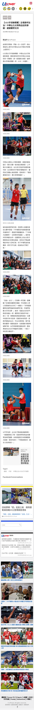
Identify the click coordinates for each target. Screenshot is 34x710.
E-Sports (19, 697)
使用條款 (7, 704)
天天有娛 (6, 699)
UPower (11, 703)
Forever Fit (10, 697)
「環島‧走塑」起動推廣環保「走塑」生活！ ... (17, 514)
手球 (9, 17)
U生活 (30, 697)
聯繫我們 (26, 704)
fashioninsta (21, 699)
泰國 (5, 471)
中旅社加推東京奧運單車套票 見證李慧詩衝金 (25, 458)
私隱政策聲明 (14, 704)
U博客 (28, 699)
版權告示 (21, 704)
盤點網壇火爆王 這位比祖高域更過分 (11, 580)
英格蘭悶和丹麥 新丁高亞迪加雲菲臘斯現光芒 (14, 691)
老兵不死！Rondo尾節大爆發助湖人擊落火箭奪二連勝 (17, 624)
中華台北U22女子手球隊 (21, 471)
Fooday (13, 699)
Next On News (24, 450)
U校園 (25, 697)
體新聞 (5, 17)
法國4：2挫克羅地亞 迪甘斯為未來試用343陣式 (15, 669)
